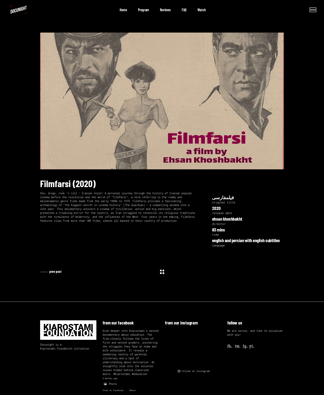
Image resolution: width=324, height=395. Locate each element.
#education (139, 374)
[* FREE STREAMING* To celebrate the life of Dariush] (193, 357)
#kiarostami (121, 374)
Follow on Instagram (196, 371)
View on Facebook (113, 390)
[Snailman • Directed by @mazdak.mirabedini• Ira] (175, 357)
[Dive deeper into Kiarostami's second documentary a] (175, 339)
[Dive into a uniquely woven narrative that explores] (211, 339)
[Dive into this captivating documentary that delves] (193, 339)
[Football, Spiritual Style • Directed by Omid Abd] (211, 357)
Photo (113, 384)
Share (132, 390)
